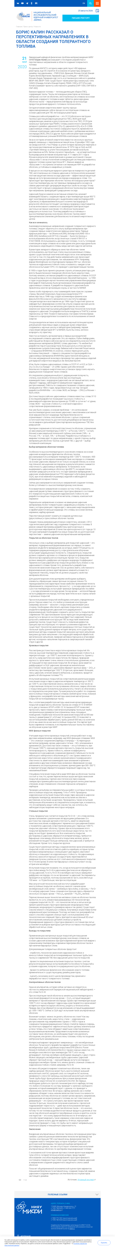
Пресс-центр (28, 27)
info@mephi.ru (57, 1210)
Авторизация (26, 1236)
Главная (19, 27)
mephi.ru (72, 1228)
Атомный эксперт (87, 1179)
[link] (57, 1194)
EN (84, 3)
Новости (37, 27)
